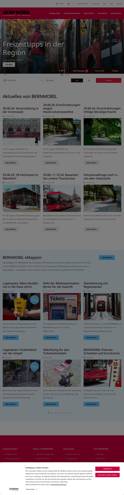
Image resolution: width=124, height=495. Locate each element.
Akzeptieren (107, 469)
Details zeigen (30, 489)
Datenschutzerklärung (58, 484)
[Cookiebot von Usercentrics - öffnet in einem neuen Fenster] (14, 489)
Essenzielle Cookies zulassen (107, 475)
